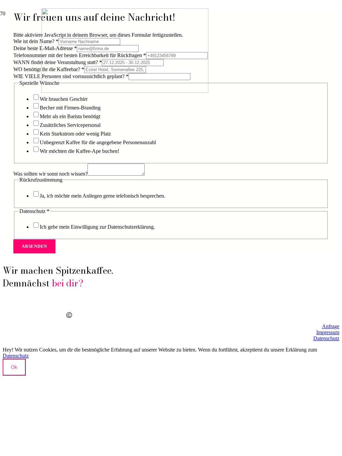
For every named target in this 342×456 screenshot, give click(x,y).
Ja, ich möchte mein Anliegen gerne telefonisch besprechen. (102, 196)
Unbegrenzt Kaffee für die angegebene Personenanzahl (98, 142)
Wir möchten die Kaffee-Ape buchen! (79, 151)
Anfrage (330, 326)
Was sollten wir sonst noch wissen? (50, 174)
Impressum (327, 332)
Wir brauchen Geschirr (64, 99)
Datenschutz (326, 338)
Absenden (34, 246)
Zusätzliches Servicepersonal (70, 125)
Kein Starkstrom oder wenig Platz (75, 134)
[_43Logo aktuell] (124, 91)
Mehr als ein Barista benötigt (70, 116)
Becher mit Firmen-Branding (70, 107)
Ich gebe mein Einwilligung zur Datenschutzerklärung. (97, 227)
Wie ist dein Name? (35, 41)
